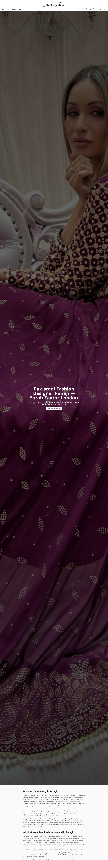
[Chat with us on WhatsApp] (93, 9)
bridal (8, 9)
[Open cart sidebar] (100, 9)
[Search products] (86, 9)
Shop (3, 9)
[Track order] (97, 9)
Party (19, 9)
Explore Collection (54, 408)
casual (14, 9)
